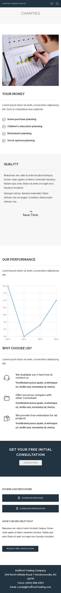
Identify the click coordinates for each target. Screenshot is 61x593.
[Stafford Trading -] (14, 3)
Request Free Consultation (20, 548)
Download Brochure (32, 498)
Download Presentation (32, 508)
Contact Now (30, 463)
